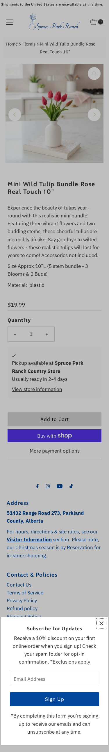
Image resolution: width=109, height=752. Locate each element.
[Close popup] (101, 623)
